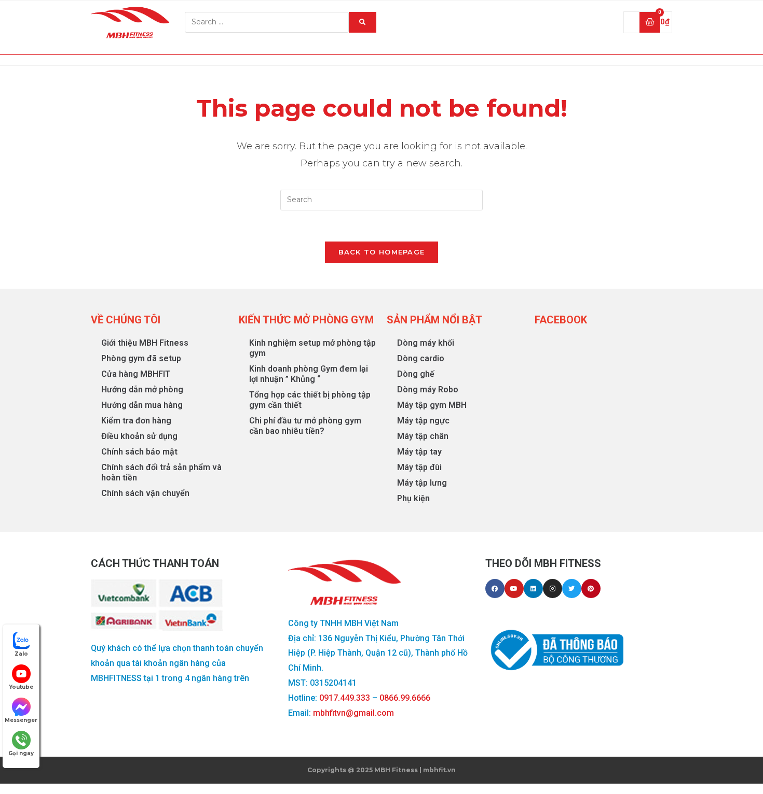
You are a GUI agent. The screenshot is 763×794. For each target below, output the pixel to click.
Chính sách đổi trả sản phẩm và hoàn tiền (161, 472)
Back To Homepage (381, 252)
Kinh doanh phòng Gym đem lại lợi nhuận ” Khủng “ (308, 374)
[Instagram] (552, 588)
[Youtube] (514, 588)
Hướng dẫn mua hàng (142, 405)
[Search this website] (381, 199)
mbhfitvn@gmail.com (353, 713)
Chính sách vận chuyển (145, 493)
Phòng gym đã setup (141, 358)
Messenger (21, 720)
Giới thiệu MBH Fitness (144, 343)
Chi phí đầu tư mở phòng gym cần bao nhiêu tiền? (305, 426)
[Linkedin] (533, 588)
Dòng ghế (415, 374)
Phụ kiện (413, 498)
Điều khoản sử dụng (139, 436)
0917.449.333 (344, 698)
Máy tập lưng (422, 483)
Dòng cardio (420, 358)
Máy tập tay (419, 452)
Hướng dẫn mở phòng (142, 389)
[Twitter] (571, 588)
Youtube (21, 687)
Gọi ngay (21, 753)
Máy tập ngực (423, 421)
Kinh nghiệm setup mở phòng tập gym (312, 348)
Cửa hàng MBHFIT (135, 374)
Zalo (21, 653)
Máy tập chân (422, 436)
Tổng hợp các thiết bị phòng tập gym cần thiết (310, 400)
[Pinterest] (591, 588)
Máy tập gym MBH (432, 405)
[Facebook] (495, 588)
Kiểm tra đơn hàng (136, 421)
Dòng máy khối (425, 343)
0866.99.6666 (404, 698)
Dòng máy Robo (427, 389)
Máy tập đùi (419, 467)
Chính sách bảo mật (139, 452)
